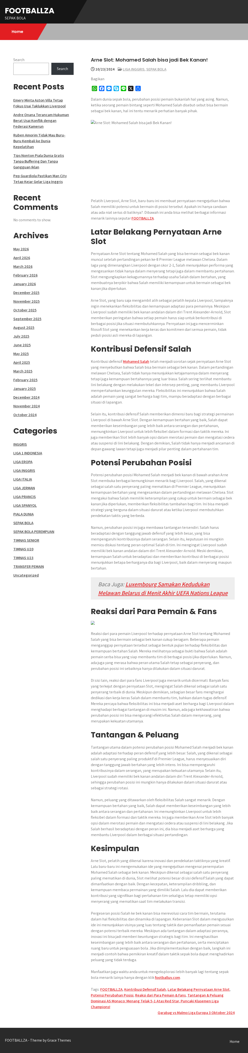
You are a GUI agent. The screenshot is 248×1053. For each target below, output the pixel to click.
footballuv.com (167, 977)
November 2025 (26, 301)
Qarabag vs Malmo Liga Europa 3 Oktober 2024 (196, 1012)
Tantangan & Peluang (205, 995)
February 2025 (25, 379)
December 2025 (26, 292)
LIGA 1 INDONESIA (27, 453)
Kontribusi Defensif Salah (145, 989)
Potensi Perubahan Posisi (112, 995)
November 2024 (26, 406)
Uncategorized (26, 575)
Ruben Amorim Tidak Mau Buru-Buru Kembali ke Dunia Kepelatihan (39, 141)
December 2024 (26, 397)
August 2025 (23, 327)
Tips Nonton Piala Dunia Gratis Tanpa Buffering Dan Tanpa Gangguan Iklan (38, 161)
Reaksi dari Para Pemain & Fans (160, 995)
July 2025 (21, 336)
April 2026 (21, 257)
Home (17, 31)
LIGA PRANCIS (24, 496)
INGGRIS (20, 444)
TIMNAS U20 (23, 549)
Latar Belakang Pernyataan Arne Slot (199, 989)
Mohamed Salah (136, 361)
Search (18, 59)
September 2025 (27, 318)
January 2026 (24, 283)
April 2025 (21, 362)
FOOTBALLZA (29, 10)
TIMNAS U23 (23, 557)
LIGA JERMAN (24, 488)
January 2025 (24, 388)
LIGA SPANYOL (25, 505)
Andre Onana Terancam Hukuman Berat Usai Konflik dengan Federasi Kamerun (41, 120)
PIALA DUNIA (23, 514)
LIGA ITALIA (22, 479)
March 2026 (22, 266)
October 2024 (25, 414)
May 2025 (21, 353)
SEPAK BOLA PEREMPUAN (33, 531)
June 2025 (22, 345)
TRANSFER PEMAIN (28, 566)
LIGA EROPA (22, 461)
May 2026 (21, 249)
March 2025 (22, 371)
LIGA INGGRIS (134, 69)
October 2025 (25, 310)
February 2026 (25, 275)
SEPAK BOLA (156, 69)
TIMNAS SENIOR (26, 540)
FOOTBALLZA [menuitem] (143, 218)
